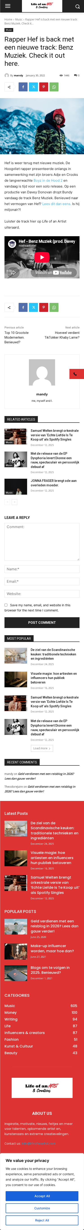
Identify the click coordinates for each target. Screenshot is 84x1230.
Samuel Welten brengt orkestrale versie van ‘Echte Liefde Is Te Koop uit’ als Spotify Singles (55, 435)
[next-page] (14, 502)
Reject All (42, 1220)
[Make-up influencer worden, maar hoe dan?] (15, 951)
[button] (76, 374)
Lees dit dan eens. (56, 204)
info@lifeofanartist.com (39, 1143)
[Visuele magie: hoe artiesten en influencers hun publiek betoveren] (15, 679)
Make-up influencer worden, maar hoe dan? (52, 948)
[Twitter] (33, 86)
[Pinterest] (43, 86)
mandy (18, 75)
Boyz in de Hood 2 (48, 180)
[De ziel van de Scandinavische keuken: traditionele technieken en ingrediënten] (15, 655)
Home (8, 19)
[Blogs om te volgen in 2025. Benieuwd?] (15, 973)
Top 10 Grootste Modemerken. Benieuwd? (16, 337)
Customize (42, 1208)
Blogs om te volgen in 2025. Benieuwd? (50, 970)
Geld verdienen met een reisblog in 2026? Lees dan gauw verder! (54, 926)
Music (18, 19)
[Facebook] (23, 86)
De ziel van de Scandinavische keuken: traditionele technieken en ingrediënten (53, 654)
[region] (42, 1191)
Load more (40, 748)
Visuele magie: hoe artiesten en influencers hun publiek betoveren (54, 678)
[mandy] (7, 75)
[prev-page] (7, 502)
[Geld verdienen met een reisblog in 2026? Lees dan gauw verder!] (15, 927)
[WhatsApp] (54, 86)
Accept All (42, 1196)
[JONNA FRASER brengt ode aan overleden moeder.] (15, 486)
